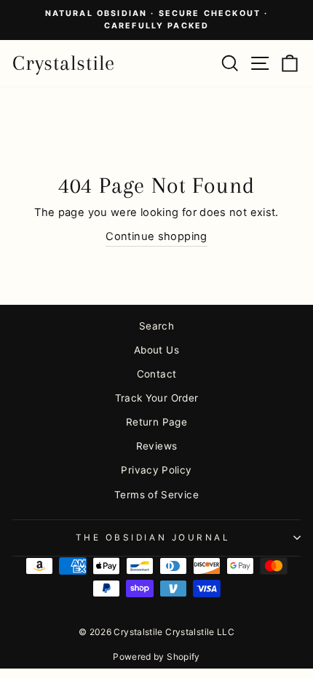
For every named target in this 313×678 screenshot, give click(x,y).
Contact (157, 374)
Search (156, 326)
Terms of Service (156, 494)
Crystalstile (63, 63)
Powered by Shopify (156, 656)
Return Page (156, 422)
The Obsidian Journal (153, 538)
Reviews (157, 446)
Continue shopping (156, 236)
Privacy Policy (156, 470)
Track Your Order (157, 398)
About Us (156, 350)
